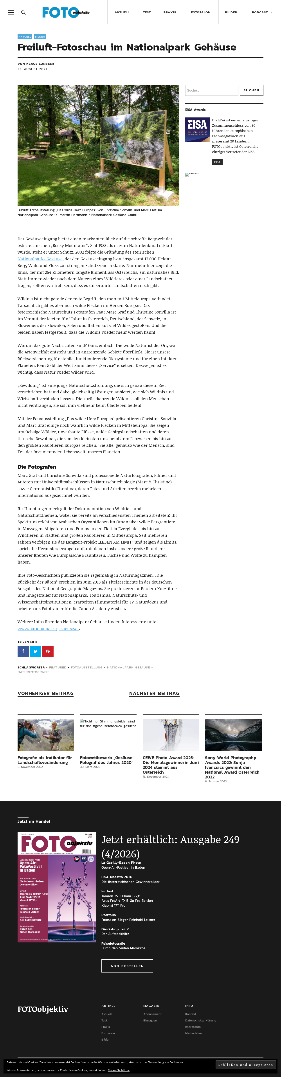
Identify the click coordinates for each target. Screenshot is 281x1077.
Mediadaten (193, 1033)
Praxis (170, 12)
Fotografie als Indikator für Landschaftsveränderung (45, 760)
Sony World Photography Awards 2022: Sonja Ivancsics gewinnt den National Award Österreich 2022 (232, 767)
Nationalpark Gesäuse (128, 667)
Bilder (231, 12)
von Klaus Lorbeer (36, 63)
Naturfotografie (33, 671)
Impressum (193, 1027)
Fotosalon (201, 12)
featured (58, 667)
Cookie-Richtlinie (119, 1070)
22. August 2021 (32, 68)
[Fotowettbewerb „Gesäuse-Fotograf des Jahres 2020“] (108, 735)
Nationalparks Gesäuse (40, 259)
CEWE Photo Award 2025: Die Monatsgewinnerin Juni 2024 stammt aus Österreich (171, 764)
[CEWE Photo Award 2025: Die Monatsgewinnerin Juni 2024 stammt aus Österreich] (171, 735)
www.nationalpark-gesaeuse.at (48, 628)
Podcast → (262, 12)
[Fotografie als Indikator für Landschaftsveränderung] (46, 735)
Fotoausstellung (87, 667)
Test (147, 12)
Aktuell (122, 12)
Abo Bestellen (127, 965)
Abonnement (152, 1014)
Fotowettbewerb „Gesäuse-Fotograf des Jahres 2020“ (107, 760)
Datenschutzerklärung (200, 1020)
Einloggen (150, 1020)
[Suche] (23, 12)
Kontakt (190, 1014)
